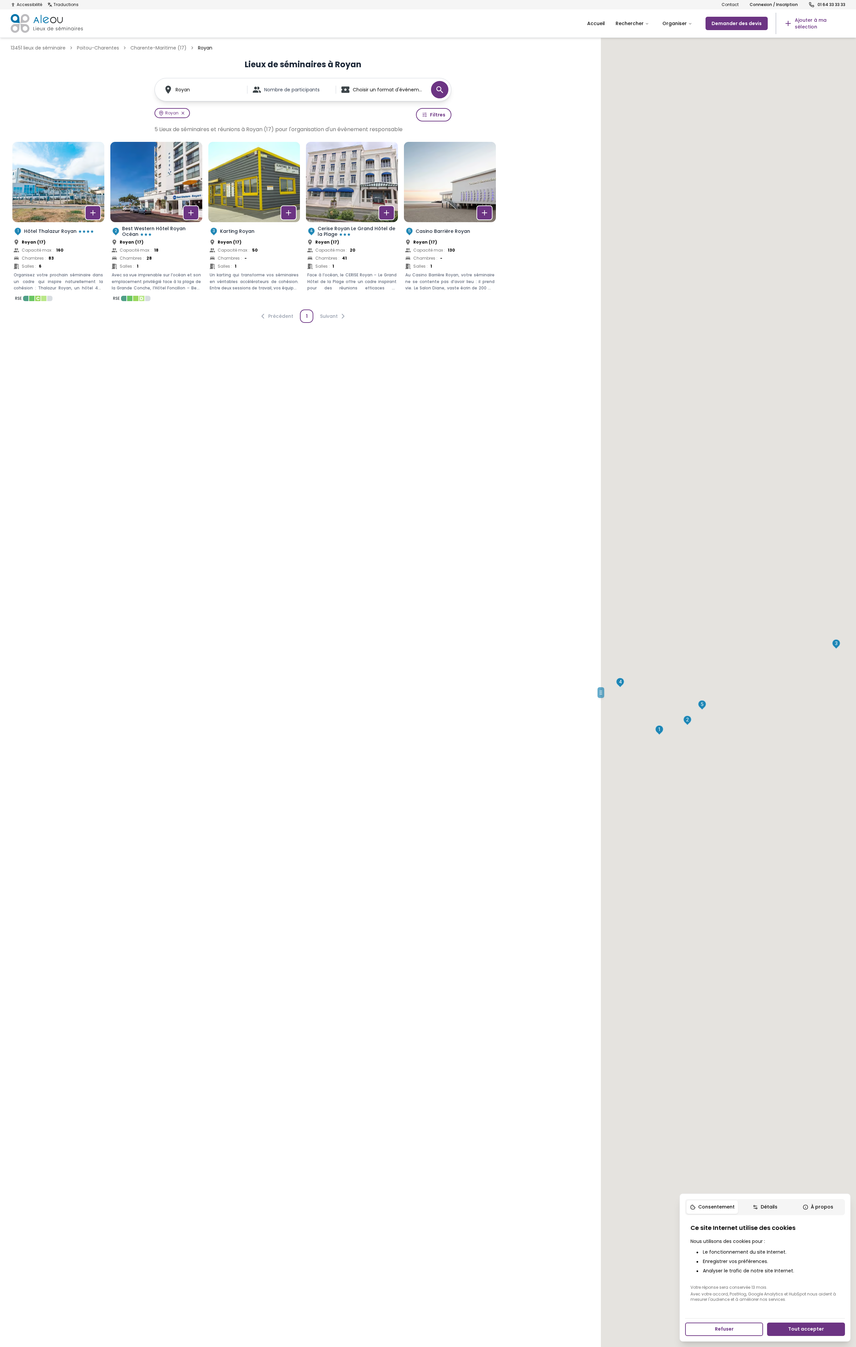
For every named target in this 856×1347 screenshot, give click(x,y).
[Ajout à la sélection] (93, 212)
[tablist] (765, 1207)
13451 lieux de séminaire (38, 47)
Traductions (66, 4)
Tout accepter (806, 1329)
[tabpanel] (765, 1263)
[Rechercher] (439, 89)
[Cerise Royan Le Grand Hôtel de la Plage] (352, 223)
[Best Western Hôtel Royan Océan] (156, 223)
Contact (730, 4)
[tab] (712, 1207)
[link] (810, 23)
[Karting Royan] (254, 223)
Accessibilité (29, 4)
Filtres (437, 114)
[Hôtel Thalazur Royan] (58, 223)
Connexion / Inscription (774, 4)
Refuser (724, 1329)
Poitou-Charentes (98, 47)
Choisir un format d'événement (389, 89)
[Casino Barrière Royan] (450, 223)
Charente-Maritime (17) (158, 47)
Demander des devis (737, 23)
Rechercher (630, 23)
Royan (183, 89)
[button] (659, 730)
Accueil (596, 23)
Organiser (674, 23)
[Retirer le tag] (183, 113)
